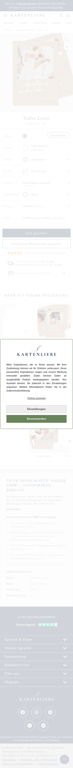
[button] (36, 398)
